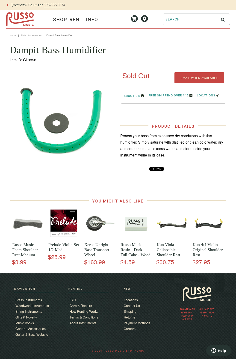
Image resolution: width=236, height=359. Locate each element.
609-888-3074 (54, 5)
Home (13, 35)
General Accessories (30, 328)
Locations (206, 95)
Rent (76, 19)
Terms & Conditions (84, 317)
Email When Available (199, 78)
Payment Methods (137, 323)
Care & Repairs (81, 305)
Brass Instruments (28, 300)
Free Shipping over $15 (168, 95)
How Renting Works (84, 311)
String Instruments (28, 311)
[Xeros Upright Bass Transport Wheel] (100, 238)
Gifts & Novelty (26, 317)
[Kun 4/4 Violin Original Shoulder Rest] (208, 238)
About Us (132, 96)
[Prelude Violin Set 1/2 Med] (64, 238)
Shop (60, 19)
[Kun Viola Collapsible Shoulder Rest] (172, 238)
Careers (130, 328)
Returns (129, 317)
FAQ (73, 300)
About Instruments (83, 323)
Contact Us (132, 305)
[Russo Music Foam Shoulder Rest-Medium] (28, 238)
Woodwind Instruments (32, 305)
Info (92, 19)
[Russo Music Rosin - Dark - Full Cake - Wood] (136, 238)
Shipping (130, 311)
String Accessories (31, 35)
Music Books (24, 323)
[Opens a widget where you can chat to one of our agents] (218, 351)
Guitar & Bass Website (31, 334)
